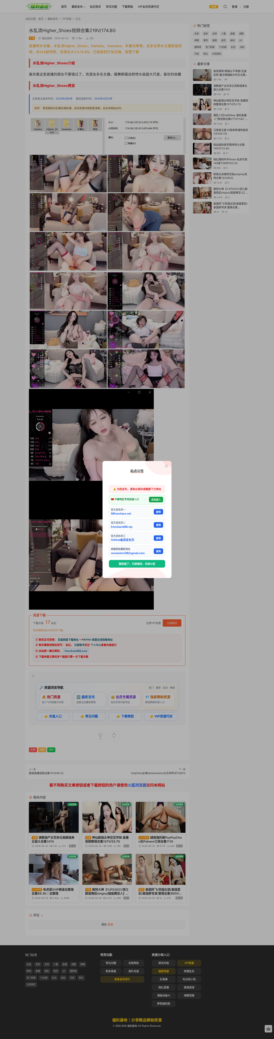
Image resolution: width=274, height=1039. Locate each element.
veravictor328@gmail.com (128, 552)
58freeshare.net (121, 513)
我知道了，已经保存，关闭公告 (137, 563)
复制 (158, 511)
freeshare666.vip (121, 526)
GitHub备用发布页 (122, 539)
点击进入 (156, 499)
